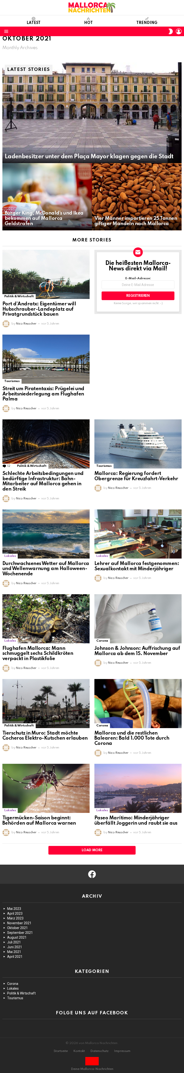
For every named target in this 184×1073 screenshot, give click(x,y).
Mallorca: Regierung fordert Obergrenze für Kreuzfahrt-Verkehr (136, 476)
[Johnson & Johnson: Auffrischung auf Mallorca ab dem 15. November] (138, 618)
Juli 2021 (14, 942)
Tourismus (12, 381)
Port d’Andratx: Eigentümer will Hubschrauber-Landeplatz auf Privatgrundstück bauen (39, 309)
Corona (102, 640)
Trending (146, 23)
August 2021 (17, 937)
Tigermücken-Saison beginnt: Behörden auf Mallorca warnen (39, 821)
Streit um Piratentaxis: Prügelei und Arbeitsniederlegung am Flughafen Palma (43, 394)
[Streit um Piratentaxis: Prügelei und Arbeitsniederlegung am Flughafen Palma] (46, 359)
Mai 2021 (14, 952)
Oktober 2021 (17, 928)
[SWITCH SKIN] (170, 31)
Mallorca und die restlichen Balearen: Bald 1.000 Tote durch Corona (131, 738)
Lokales (10, 556)
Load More (92, 850)
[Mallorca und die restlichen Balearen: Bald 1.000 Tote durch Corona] (138, 703)
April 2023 (15, 913)
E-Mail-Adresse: (138, 278)
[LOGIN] (179, 31)
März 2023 (15, 918)
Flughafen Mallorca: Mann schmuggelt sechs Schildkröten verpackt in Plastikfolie (37, 654)
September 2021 (20, 933)
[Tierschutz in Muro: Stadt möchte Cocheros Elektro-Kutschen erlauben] (46, 703)
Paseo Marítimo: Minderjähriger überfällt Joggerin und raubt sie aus (136, 821)
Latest (33, 23)
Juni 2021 (14, 947)
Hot (88, 23)
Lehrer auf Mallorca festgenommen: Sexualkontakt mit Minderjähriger (136, 566)
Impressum (122, 1051)
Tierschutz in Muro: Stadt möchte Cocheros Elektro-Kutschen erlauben (45, 736)
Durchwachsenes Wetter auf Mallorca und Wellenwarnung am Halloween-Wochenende (45, 569)
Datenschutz (99, 1051)
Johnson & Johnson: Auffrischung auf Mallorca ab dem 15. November (137, 651)
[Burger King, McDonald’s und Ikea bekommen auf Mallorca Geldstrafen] (47, 196)
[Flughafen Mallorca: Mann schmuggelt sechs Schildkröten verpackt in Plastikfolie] (46, 618)
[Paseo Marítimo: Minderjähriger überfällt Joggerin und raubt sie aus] (138, 788)
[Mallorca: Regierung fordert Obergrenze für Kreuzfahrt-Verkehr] (138, 443)
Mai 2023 (14, 909)
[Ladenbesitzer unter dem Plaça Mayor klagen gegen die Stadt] (92, 112)
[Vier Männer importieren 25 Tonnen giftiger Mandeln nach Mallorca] (137, 196)
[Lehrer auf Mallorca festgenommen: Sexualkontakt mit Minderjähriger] (138, 534)
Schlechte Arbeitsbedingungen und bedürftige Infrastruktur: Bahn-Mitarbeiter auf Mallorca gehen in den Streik (43, 481)
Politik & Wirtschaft (19, 296)
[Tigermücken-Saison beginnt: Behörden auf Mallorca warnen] (46, 788)
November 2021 (19, 923)
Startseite (61, 1051)
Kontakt (79, 1051)
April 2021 (15, 957)
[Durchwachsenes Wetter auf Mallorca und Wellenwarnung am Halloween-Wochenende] (46, 534)
